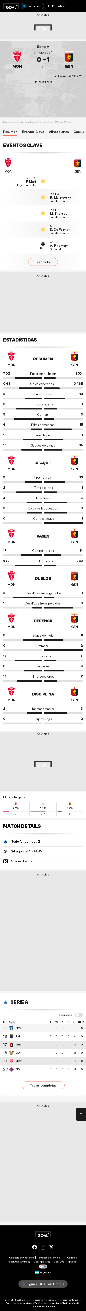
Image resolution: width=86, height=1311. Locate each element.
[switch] (79, 1015)
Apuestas (72, 1261)
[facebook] (34, 1248)
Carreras (72, 1257)
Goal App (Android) (19, 1261)
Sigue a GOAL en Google (45, 1284)
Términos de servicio (48, 1257)
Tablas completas (43, 1085)
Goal (24, 1300)
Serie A (43, 46)
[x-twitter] (51, 1248)
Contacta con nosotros (21, 1257)
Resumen (10, 132)
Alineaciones (59, 132)
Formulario (65, 1015)
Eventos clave (33, 132)
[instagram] (43, 1248)
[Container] (17, 60)
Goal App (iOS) (42, 1261)
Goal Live (59, 1261)
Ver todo (43, 262)
